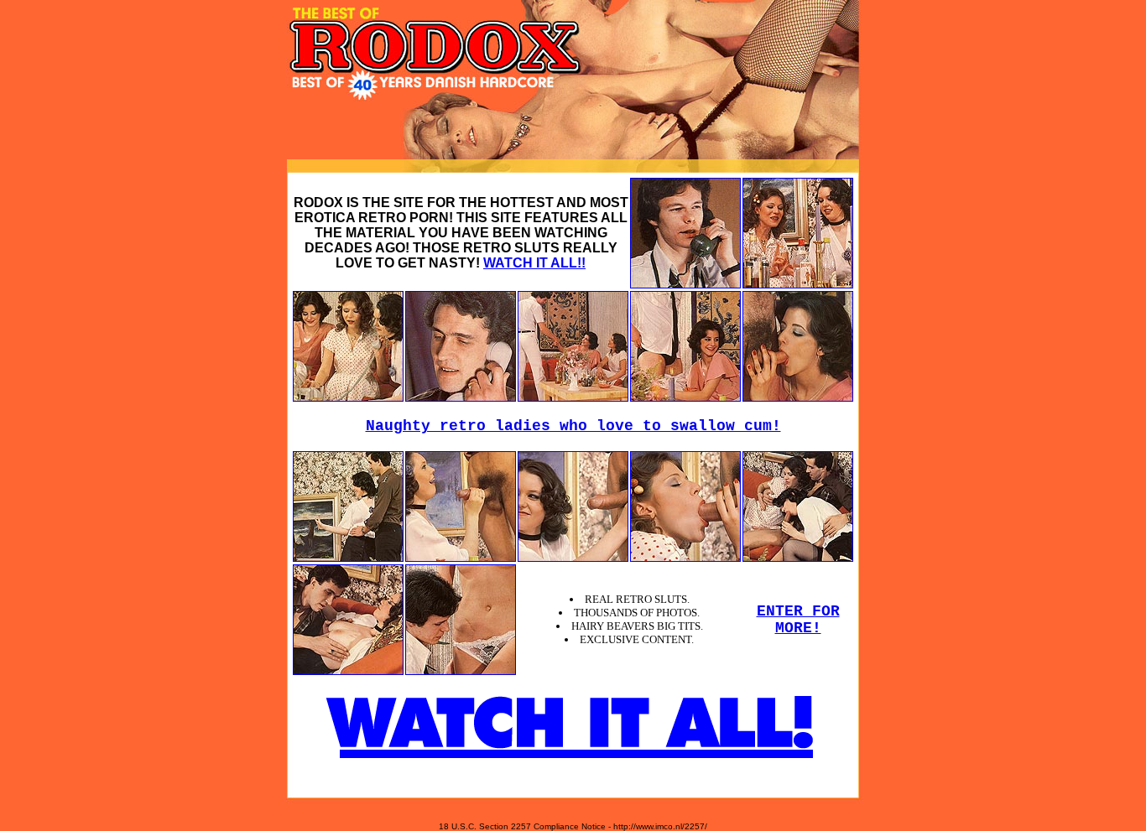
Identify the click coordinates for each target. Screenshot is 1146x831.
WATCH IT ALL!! (534, 263)
